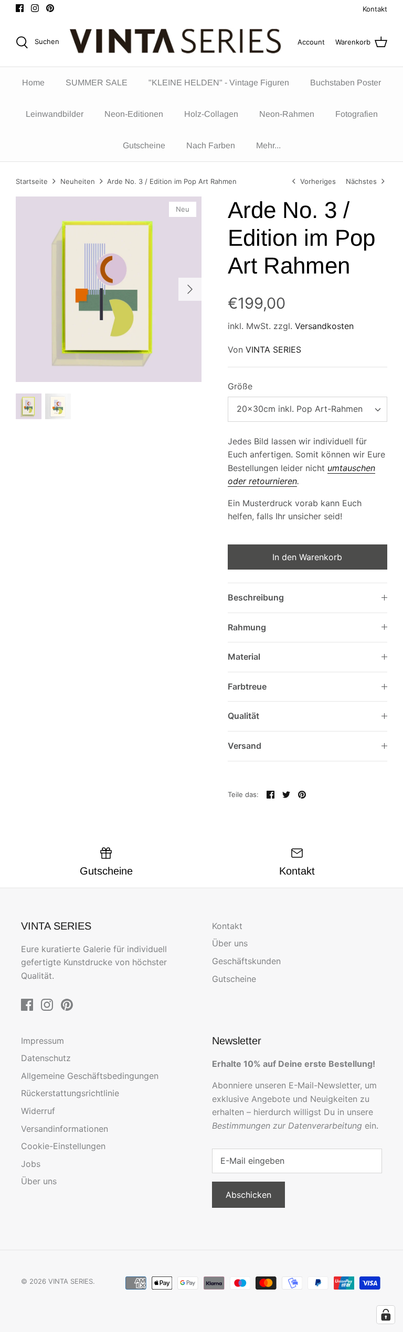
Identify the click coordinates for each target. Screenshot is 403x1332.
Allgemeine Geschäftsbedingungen (89, 1076)
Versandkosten (324, 326)
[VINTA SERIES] (178, 42)
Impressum (42, 1040)
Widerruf (38, 1111)
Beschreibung (256, 597)
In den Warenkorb (307, 557)
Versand (244, 745)
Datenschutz (46, 1058)
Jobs (30, 1164)
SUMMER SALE (97, 82)
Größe (240, 386)
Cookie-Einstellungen (63, 1146)
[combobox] (307, 409)
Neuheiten (77, 181)
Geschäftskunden (246, 961)
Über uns (230, 943)
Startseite (32, 181)
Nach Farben (210, 145)
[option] (109, 289)
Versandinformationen (64, 1128)
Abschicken (248, 1194)
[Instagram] (35, 8)
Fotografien (356, 114)
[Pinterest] (50, 8)
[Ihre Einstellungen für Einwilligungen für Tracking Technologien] (386, 1315)
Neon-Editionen (133, 114)
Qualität (243, 716)
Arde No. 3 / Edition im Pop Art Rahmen (172, 181)
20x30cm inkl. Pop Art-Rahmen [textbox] (300, 408)
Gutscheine (144, 145)
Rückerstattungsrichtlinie (70, 1093)
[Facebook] (20, 8)
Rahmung (247, 627)
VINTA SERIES (273, 349)
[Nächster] (190, 289)
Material (244, 656)
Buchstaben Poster (345, 82)
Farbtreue (247, 686)
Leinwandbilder (54, 114)
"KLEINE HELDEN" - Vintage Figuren (219, 82)
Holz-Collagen (211, 114)
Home (33, 82)
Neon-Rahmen (286, 114)
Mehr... (268, 145)
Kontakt (375, 9)
